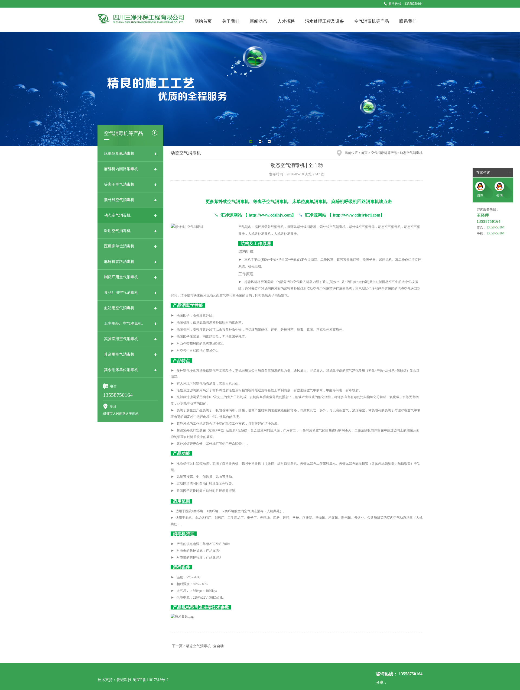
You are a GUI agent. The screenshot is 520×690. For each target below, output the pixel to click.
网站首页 (203, 21)
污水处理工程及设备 (324, 21)
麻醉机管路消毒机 (119, 262)
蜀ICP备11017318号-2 (150, 680)
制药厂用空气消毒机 (121, 277)
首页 (364, 153)
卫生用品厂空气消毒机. (123, 323)
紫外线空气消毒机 (119, 200)
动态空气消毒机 (117, 215)
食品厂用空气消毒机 (121, 293)
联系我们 (408, 21)
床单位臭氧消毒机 (119, 153)
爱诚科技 (124, 680)
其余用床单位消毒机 (121, 370)
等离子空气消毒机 (119, 184)
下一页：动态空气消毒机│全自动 (198, 646)
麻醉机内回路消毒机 (121, 169)
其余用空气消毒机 (119, 354)
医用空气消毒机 (117, 231)
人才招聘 (286, 21)
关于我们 (230, 21)
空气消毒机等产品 (371, 21)
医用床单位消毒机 (119, 246)
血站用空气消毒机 (119, 308)
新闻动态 (258, 21)
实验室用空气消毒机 (121, 339)
